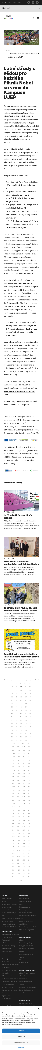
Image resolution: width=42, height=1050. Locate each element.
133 (13, 774)
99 (23, 744)
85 (25, 734)
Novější (6, 680)
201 (13, 830)
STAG (19, 2)
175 (24, 807)
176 (29, 807)
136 (29, 774)
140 (29, 777)
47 (12, 710)
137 (13, 777)
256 (29, 873)
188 (29, 817)
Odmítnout (21, 1037)
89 (21, 737)
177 (13, 810)
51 (30, 710)
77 (12, 730)
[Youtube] (37, 2)
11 (29, 684)
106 (18, 750)
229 (13, 853)
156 (29, 790)
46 (30, 707)
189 (13, 820)
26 (30, 694)
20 (25, 690)
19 (21, 690)
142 (18, 780)
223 (24, 847)
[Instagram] (33, 2)
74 (21, 727)
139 (24, 777)
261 (21, 880)
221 (13, 847)
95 (26, 740)
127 (24, 767)
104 (29, 747)
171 (24, 803)
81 (30, 730)
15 (25, 687)
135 (24, 774)
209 (13, 837)
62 (12, 720)
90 (26, 737)
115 (24, 757)
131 (24, 770)
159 (24, 793)
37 (12, 704)
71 (30, 723)
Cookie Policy (21, 1047)
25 (25, 694)
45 (26, 707)
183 (24, 813)
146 (18, 783)
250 (19, 870)
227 (24, 850)
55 (25, 714)
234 (18, 857)
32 (12, 700)
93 (16, 740)
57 (12, 717)
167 (24, 800)
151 (24, 787)
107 (24, 750)
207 (24, 833)
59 (21, 717)
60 (26, 717)
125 (13, 767)
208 (29, 833)
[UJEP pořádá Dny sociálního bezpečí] (21, 500)
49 (21, 710)
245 (13, 867)
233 (13, 857)
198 (18, 827)
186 (19, 817)
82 (12, 734)
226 (18, 850)
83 (16, 734)
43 (16, 707)
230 (19, 853)
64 (21, 720)
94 (21, 740)
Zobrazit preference (21, 1043)
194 (18, 823)
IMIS (14, 2)
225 (13, 850)
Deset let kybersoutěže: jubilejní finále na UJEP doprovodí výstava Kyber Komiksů (21, 657)
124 (29, 763)
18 (16, 690)
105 (13, 750)
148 (29, 783)
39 (21, 704)
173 (13, 807)
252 (29, 870)
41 (30, 704)
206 (18, 833)
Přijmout (21, 1031)
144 (29, 780)
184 (29, 813)
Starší (37, 680)
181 (13, 813)
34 (21, 700)
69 (21, 723)
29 (21, 697)
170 (19, 803)
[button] (39, 1009)
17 (12, 690)
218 (18, 843)
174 (19, 807)
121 (13, 763)
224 (29, 847)
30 (26, 697)
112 (29, 753)
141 (13, 780)
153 (13, 790)
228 (29, 850)
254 (18, 873)
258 (18, 877)
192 (29, 820)
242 (18, 863)
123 (24, 763)
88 (16, 737)
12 (12, 687)
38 (16, 704)
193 (13, 823)
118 (18, 760)
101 (13, 747)
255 (24, 873)
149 (13, 787)
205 (13, 833)
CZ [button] (3, 2)
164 (29, 797)
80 (26, 730)
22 (12, 694)
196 (29, 823)
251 (24, 870)
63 (16, 720)
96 (30, 740)
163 (24, 797)
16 (30, 687)
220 (29, 843)
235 (24, 857)
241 (13, 863)
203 (24, 830)
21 (30, 690)
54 (21, 714)
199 (24, 827)
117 (14, 760)
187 (24, 817)
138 (18, 777)
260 (29, 877)
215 (24, 840)
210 (19, 837)
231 (24, 853)
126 (19, 767)
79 (21, 730)
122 (18, 763)
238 (18, 860)
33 (16, 700)
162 (18, 797)
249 (13, 870)
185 (13, 817)
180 (29, 810)
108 (29, 750)
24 (21, 694)
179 (24, 810)
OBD (10, 2)
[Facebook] (28, 2)
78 (16, 730)
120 (28, 760)
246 (18, 867)
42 (12, 707)
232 (29, 853)
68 (16, 723)
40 (26, 704)
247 (24, 867)
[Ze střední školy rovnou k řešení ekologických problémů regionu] (21, 593)
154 (19, 790)
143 (24, 780)
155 (24, 790)
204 (29, 830)
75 (25, 727)
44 (21, 707)
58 (16, 717)
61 (30, 717)
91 (30, 737)
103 (24, 747)
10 (25, 684)
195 (24, 823)
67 (12, 723)
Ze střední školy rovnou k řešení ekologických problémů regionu (20, 609)
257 (13, 877)
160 (29, 793)
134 (19, 774)
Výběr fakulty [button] (6, 8)
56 (30, 714)
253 (13, 873)
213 (13, 840)
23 (16, 694)
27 (12, 697)
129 (14, 770)
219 (24, 843)
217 (13, 843)
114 (19, 757)
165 (13, 800)
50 (26, 710)
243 (24, 863)
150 (19, 787)
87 (12, 737)
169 (13, 803)
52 (12, 714)
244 (29, 863)
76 (30, 727)
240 (29, 860)
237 (13, 860)
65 (26, 720)
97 (14, 744)
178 (19, 810)
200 (29, 827)
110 (19, 753)
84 (21, 734)
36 (30, 700)
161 (13, 797)
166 (18, 800)
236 (29, 857)
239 (24, 860)
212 (29, 837)
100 (28, 744)
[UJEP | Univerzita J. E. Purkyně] (8, 17)
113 (14, 757)
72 (12, 727)
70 (26, 723)
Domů (7, 50)
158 (18, 793)
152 (29, 787)
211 (24, 837)
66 (30, 720)
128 (29, 767)
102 (18, 747)
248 (29, 867)
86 (30, 734)
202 (18, 830)
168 (29, 800)
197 (13, 827)
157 (13, 793)
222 (18, 847)
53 (16, 714)
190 (19, 820)
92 (12, 740)
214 (19, 840)
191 (24, 820)
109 (14, 753)
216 (29, 840)
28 (16, 697)
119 (23, 760)
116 (29, 757)
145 (13, 783)
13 (16, 687)
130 (19, 770)
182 (18, 813)
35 (25, 700)
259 (24, 877)
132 (29, 770)
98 (18, 744)
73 (16, 727)
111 (24, 753)
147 (24, 783)
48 (16, 710)
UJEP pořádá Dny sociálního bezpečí (18, 516)
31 (30, 697)
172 (29, 803)
